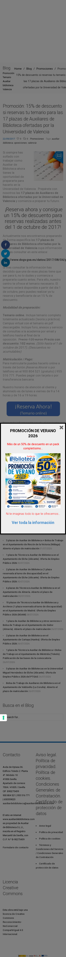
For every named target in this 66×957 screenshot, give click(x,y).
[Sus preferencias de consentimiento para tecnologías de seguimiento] (3, 717)
